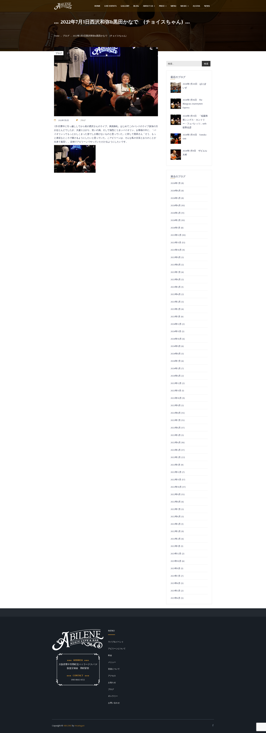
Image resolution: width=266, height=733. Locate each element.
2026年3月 (176, 212)
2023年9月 (176, 405)
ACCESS (196, 5)
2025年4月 (176, 294)
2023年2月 (176, 457)
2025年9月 (176, 257)
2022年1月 (175, 546)
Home (56, 35)
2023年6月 (176, 427)
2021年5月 (175, 590)
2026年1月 (175, 227)
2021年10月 (176, 561)
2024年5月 (176, 368)
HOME (97, 5)
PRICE (162, 5)
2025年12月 (176, 235)
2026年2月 (176, 220)
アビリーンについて (117, 648)
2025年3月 (176, 301)
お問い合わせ (114, 703)
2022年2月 (176, 538)
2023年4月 (176, 442)
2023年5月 (176, 435)
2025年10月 (176, 249)
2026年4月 (176, 205)
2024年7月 (176, 361)
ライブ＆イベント (116, 642)
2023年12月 (176, 383)
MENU (173, 5)
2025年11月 (176, 242)
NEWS (207, 5)
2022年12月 (176, 472)
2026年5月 (176, 198)
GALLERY (125, 5)
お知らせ (112, 682)
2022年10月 (176, 486)
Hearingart (80, 725)
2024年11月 (176, 331)
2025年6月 (176, 279)
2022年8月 (176, 501)
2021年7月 (175, 575)
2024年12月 (176, 324)
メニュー (112, 662)
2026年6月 (176, 190)
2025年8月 (176, 264)
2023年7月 (176, 420)
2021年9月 (175, 568)
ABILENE (67, 725)
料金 (110, 655)
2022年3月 (176, 531)
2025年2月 (176, 309)
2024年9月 (176, 346)
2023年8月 (176, 412)
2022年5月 (176, 524)
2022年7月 (176, 509)
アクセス (112, 675)
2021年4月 (175, 598)
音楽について (114, 669)
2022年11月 (176, 479)
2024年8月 (176, 353)
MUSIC (184, 5)
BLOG (136, 5)
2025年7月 (176, 272)
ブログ (66, 35)
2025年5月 (176, 286)
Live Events (110, 5)
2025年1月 (175, 316)
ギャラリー (113, 696)
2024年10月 (176, 338)
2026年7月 (176, 183)
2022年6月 (176, 516)
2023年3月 (176, 449)
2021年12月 (176, 553)
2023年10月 (176, 398)
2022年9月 (176, 494)
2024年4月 (176, 375)
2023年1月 (175, 464)
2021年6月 (175, 583)
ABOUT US (148, 5)
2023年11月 (176, 390)
